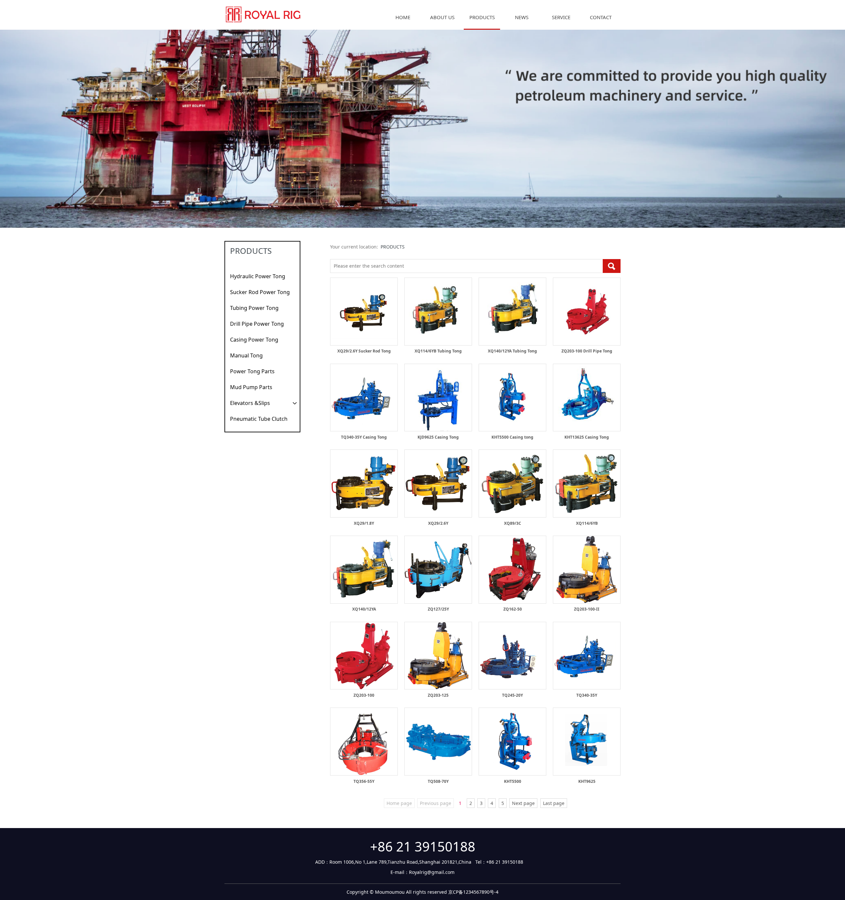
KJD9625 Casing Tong (438, 437)
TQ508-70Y (438, 781)
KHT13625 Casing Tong (586, 437)
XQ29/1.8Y (364, 523)
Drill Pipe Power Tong (257, 323)
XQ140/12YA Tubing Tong (512, 351)
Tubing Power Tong (254, 308)
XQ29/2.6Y (438, 523)
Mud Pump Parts (251, 387)
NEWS (521, 17)
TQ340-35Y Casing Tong (364, 437)
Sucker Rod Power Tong (260, 292)
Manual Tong (246, 355)
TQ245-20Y (512, 695)
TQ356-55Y (364, 781)
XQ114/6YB (587, 523)
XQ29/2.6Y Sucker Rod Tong (364, 351)
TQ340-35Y (586, 695)
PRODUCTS (482, 17)
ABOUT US (442, 17)
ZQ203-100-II (586, 609)
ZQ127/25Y (438, 609)
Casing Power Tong (254, 339)
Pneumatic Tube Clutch (258, 418)
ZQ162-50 (512, 609)
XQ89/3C (512, 523)
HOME (402, 17)
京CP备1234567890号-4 (473, 892)
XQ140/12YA (364, 609)
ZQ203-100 (364, 695)
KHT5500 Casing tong (512, 437)
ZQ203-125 (438, 695)
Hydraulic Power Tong (257, 276)
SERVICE (561, 17)
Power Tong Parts (252, 371)
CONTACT (601, 17)
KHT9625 (586, 781)
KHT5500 (512, 781)
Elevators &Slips (250, 403)
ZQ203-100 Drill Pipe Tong (586, 351)
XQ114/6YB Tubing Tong (438, 351)
